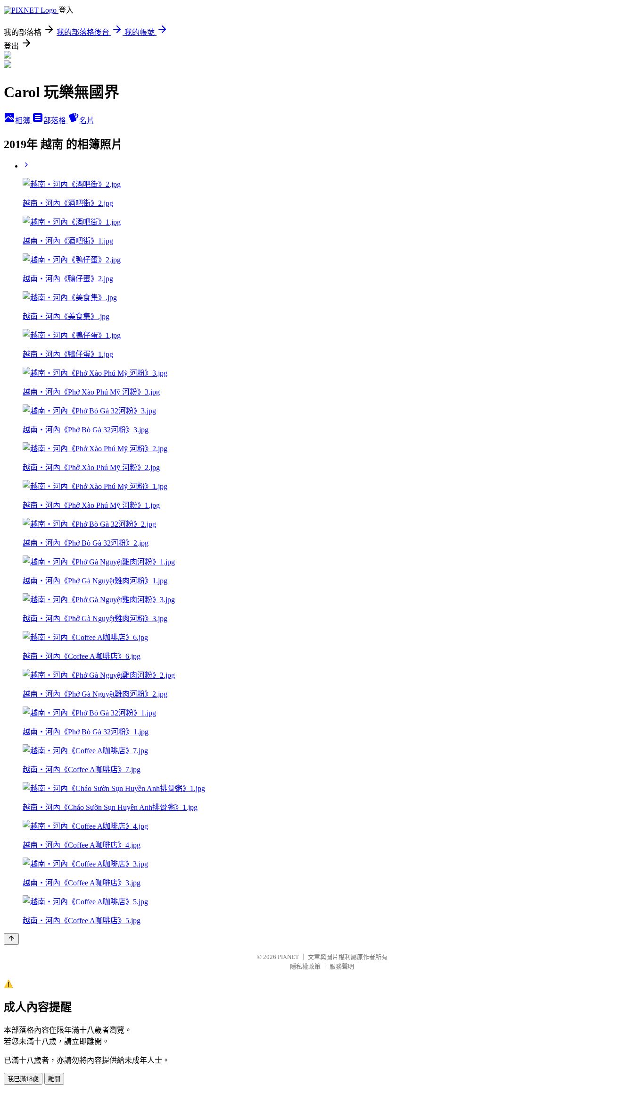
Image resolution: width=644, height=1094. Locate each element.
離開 (54, 1079)
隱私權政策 (305, 966)
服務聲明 (342, 966)
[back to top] (11, 939)
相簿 (23, 121)
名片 (86, 121)
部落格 (55, 121)
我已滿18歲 (23, 1079)
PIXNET (288, 956)
